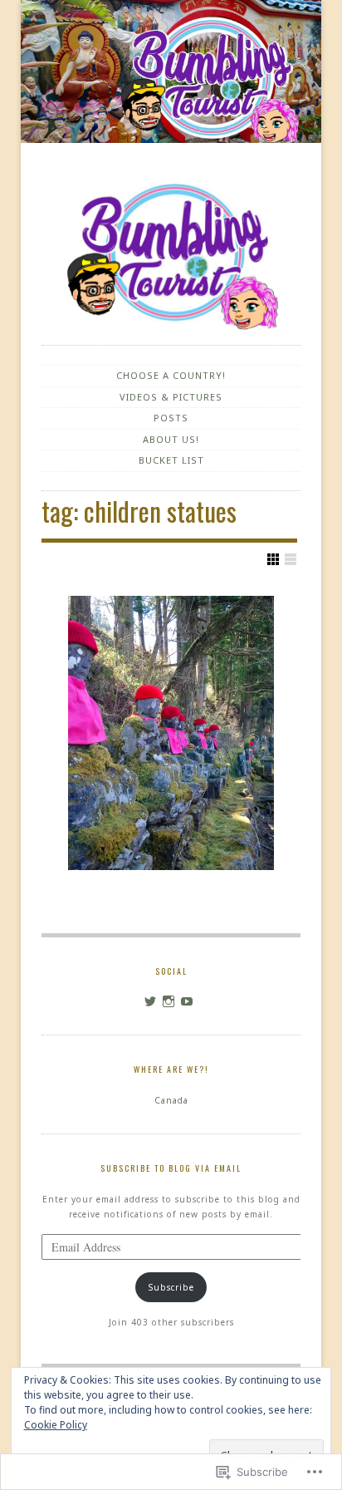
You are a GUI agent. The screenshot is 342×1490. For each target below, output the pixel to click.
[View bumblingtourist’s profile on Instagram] (169, 1001)
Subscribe (171, 1287)
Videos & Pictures (171, 397)
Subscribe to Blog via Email (171, 1168)
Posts (171, 417)
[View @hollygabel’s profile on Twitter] (151, 1001)
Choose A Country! (171, 375)
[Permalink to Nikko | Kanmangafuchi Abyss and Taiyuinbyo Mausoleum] (171, 733)
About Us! (171, 439)
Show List (290, 559)
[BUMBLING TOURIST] (171, 75)
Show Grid (273, 559)
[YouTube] (187, 1001)
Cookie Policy (55, 1425)
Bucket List (171, 460)
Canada (171, 1100)
